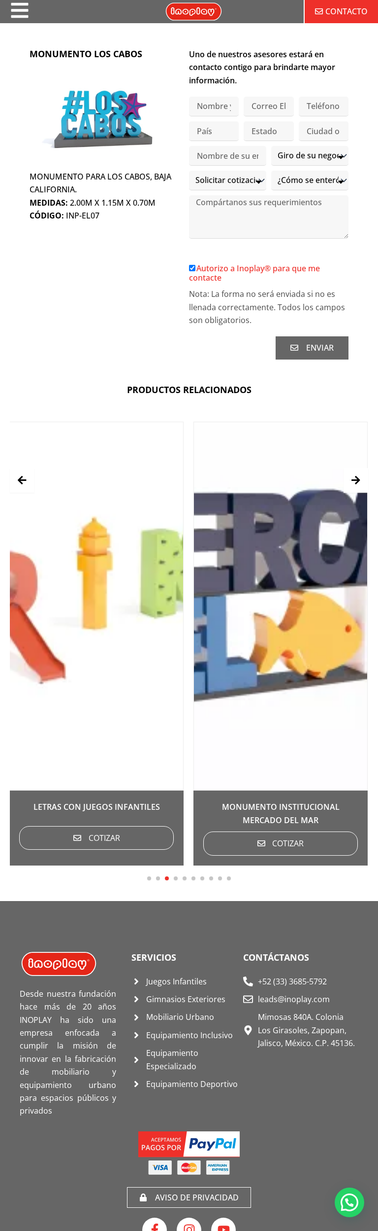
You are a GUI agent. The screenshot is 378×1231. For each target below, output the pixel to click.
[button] (149, 878)
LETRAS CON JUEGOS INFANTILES (96, 806)
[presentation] (22, 480)
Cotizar (104, 838)
